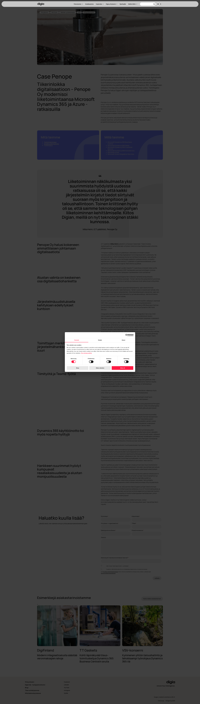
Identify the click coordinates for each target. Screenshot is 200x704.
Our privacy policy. (86, 353)
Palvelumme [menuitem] (77, 4)
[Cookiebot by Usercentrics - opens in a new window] (126, 335)
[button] (154, 4)
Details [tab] (100, 340)
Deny (77, 368)
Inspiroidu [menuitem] (99, 4)
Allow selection (100, 368)
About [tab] (123, 340)
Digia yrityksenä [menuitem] (111, 4)
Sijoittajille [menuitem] (123, 4)
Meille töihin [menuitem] (132, 4)
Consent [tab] (76, 340)
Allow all (122, 368)
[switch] (91, 362)
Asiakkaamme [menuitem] (89, 4)
